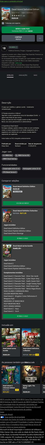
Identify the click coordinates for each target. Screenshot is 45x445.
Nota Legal (24, 424)
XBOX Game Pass (26, 399)
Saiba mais (18, 63)
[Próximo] (41, 362)
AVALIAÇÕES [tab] (23, 75)
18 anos (12, 47)
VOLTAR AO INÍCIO (22, 203)
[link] (11, 342)
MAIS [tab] (35, 75)
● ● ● (40, 38)
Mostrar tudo (30, 362)
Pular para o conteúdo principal (11, 1)
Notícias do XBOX (11, 402)
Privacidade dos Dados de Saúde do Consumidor (17, 419)
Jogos (2, 412)
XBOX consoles (5, 399)
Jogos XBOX (15, 399)
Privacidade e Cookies (26, 422)
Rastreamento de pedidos (22, 409)
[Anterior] (37, 362)
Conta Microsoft (19, 407)
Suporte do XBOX (24, 402)
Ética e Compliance (12, 424)
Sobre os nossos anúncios (16, 427)
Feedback (34, 402)
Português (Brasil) (6, 414)
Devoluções (8, 409)
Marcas (30, 424)
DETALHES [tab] (10, 75)
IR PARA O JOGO (22, 238)
